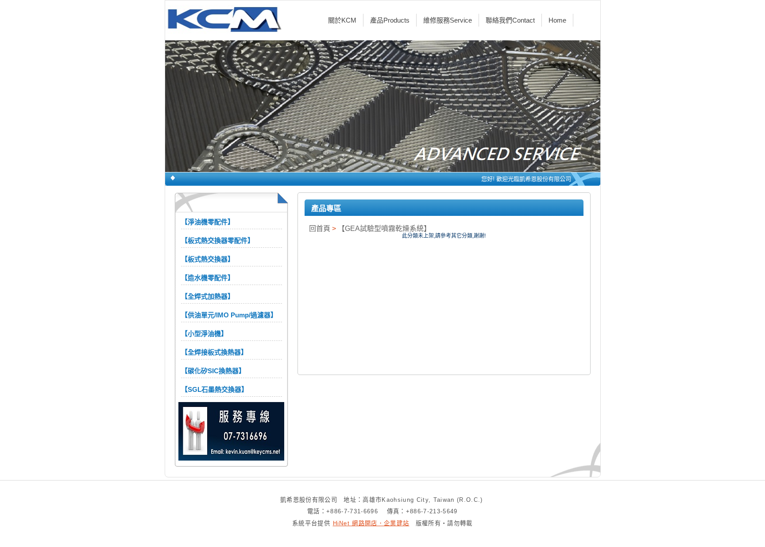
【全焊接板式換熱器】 (214, 352)
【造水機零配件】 (207, 277)
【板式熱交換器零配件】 (217, 240)
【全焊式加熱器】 (207, 296)
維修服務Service (447, 20)
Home (557, 20)
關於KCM (342, 20)
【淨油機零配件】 (207, 222)
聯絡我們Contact (510, 20)
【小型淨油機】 (204, 333)
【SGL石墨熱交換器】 (214, 389)
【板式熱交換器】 (207, 259)
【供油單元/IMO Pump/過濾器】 (229, 315)
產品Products (390, 20)
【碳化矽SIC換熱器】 (213, 371)
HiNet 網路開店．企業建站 (371, 523)
